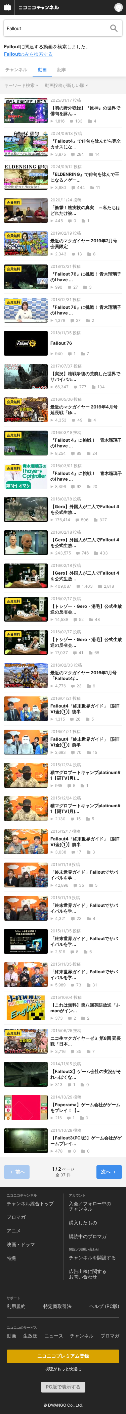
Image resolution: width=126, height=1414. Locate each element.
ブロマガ (16, 1217)
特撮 (11, 1258)
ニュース (53, 1335)
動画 (42, 69)
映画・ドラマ (21, 1244)
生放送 (30, 1335)
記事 (61, 69)
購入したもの (83, 1222)
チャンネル (16, 69)
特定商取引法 (57, 1306)
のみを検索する (28, 54)
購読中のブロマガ (88, 1236)
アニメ (14, 1230)
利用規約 (16, 1306)
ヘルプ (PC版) (104, 1306)
